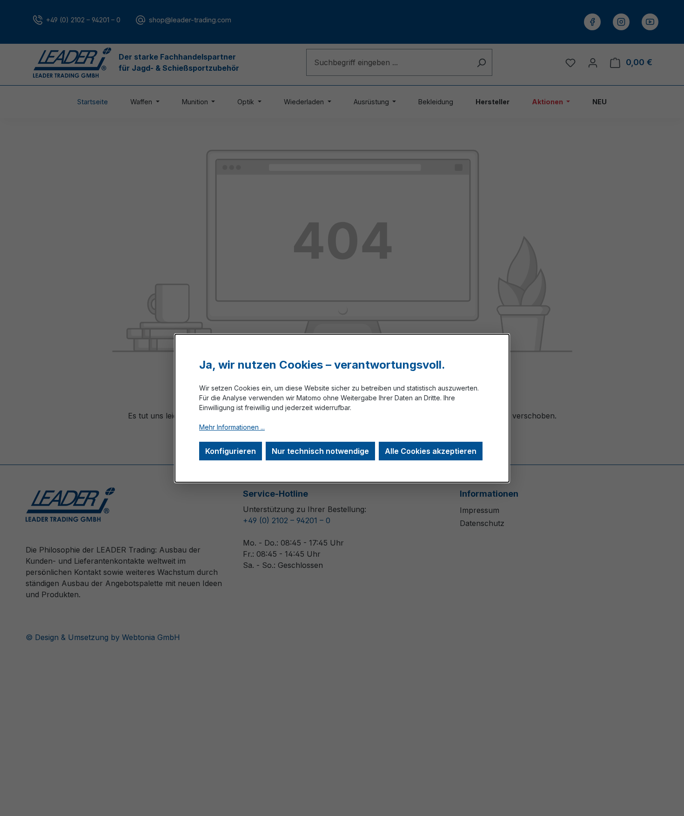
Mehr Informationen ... (232, 427)
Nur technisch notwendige (320, 451)
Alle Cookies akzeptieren (430, 451)
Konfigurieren (230, 451)
